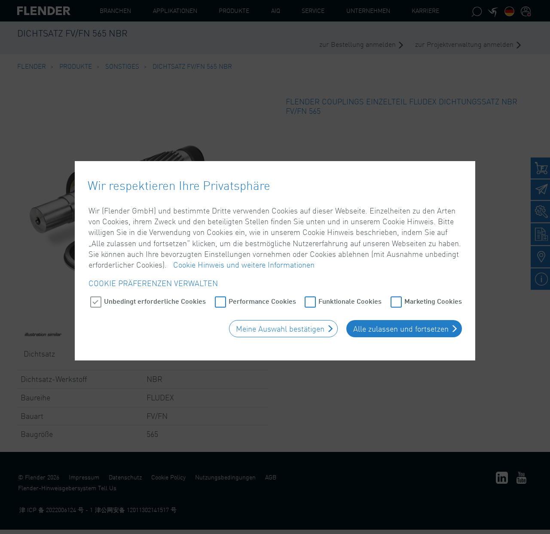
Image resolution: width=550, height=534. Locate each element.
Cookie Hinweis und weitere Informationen (244, 264)
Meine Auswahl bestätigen (280, 328)
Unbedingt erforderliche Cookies (155, 301)
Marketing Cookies (433, 301)
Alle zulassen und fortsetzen (401, 328)
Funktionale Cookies (350, 301)
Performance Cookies (262, 301)
